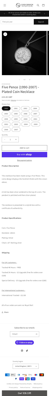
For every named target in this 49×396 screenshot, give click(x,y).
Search (41, 22)
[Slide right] (29, 79)
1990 (6, 108)
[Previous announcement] (4, 13)
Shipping (13, 100)
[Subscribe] (36, 334)
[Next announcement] (44, 13)
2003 (16, 124)
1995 (16, 114)
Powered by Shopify (25, 384)
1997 (35, 114)
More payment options (24, 160)
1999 (16, 119)
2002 (6, 124)
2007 (16, 130)
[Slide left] (19, 79)
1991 (16, 108)
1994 (35, 108)
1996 (25, 114)
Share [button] (6, 312)
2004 (26, 124)
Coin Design (15, 384)
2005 (36, 124)
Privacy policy (13, 387)
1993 (6, 114)
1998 (6, 119)
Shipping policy (37, 387)
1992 (25, 108)
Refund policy (38, 384)
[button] (4, 5)
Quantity (5, 135)
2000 (25, 119)
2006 (6, 130)
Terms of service (25, 387)
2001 (35, 119)
